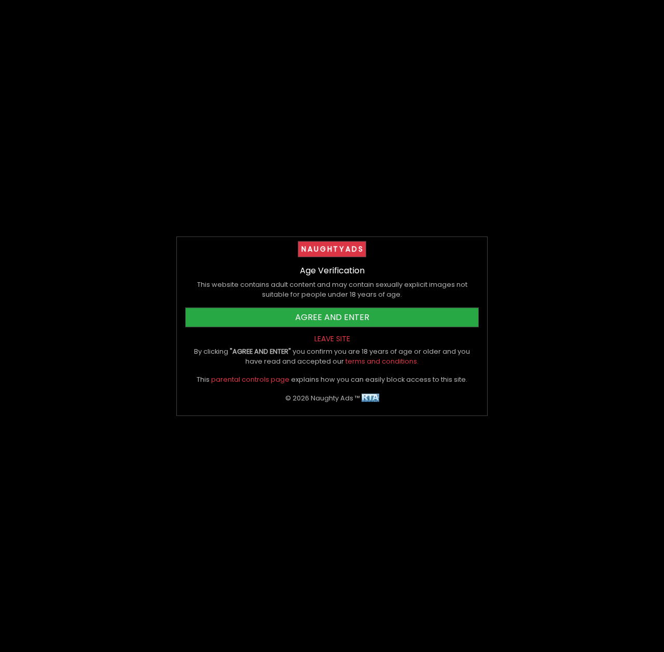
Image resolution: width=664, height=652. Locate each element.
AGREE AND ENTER (332, 317)
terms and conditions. (382, 361)
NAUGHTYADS (332, 248)
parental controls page (250, 379)
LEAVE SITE (332, 339)
